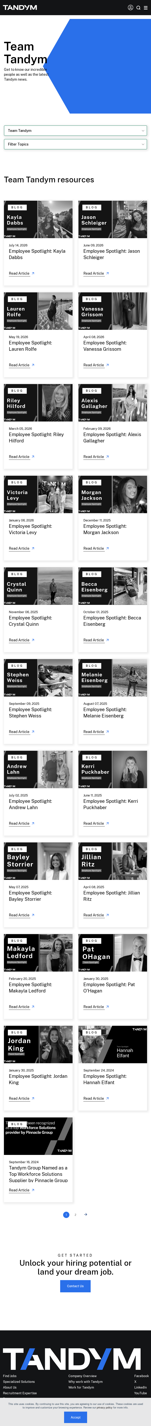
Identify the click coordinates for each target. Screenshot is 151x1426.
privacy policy (104, 1407)
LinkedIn (140, 1387)
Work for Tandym (81, 1387)
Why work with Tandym (85, 1382)
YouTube (140, 1393)
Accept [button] (75, 1417)
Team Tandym (19, 131)
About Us (10, 1387)
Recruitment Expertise (20, 1393)
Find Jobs (10, 1376)
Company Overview (82, 1376)
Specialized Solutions (19, 1382)
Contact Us (75, 1286)
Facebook (141, 1376)
